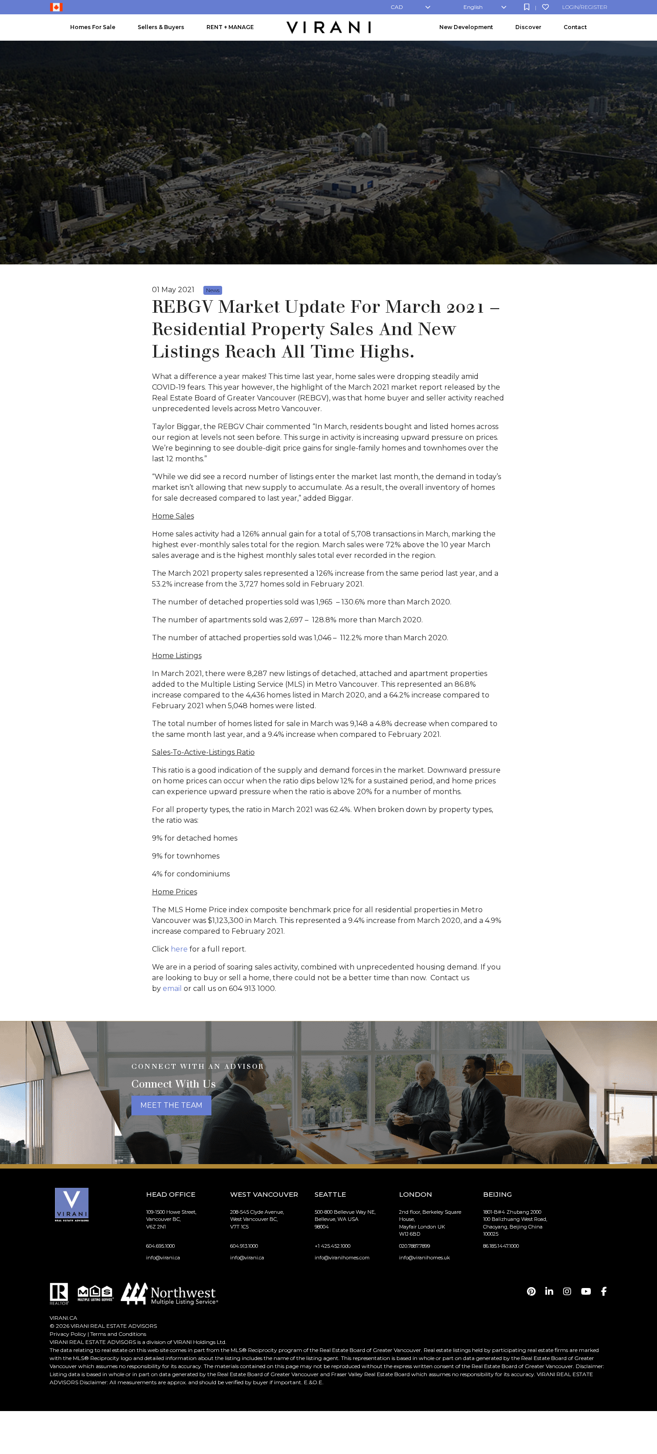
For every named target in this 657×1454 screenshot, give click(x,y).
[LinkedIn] (549, 1292)
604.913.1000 (244, 1246)
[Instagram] (567, 1292)
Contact (575, 27)
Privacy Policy (68, 1334)
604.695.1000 (160, 1246)
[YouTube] (586, 1292)
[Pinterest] (531, 1292)
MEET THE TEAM (171, 1105)
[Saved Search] (527, 7)
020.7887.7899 (414, 1246)
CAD (397, 7)
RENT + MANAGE (230, 27)
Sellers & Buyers (161, 27)
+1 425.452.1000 (332, 1246)
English (473, 7)
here (179, 949)
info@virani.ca (163, 1257)
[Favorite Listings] (545, 7)
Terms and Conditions (118, 1334)
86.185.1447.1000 (501, 1246)
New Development (466, 27)
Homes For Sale (92, 27)
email (172, 988)
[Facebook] (604, 1292)
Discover (528, 27)
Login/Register (584, 7)
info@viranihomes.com (342, 1257)
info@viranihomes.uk (424, 1257)
